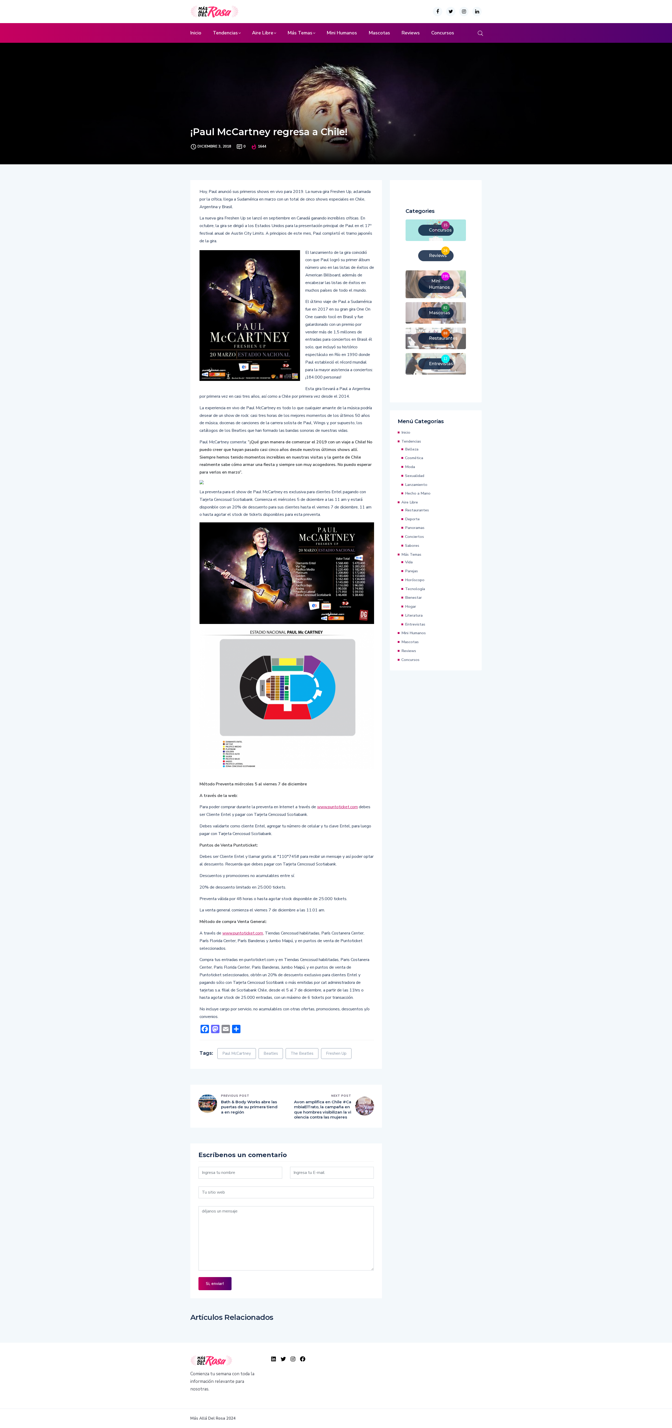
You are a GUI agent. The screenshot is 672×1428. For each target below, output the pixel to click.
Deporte (412, 519)
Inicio (195, 33)
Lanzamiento (416, 484)
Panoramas (414, 527)
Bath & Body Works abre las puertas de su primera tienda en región (249, 1107)
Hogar (410, 606)
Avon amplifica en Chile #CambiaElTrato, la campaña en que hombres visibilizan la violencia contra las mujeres (322, 1109)
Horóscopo (414, 579)
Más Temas (299, 33)
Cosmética (414, 457)
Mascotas (379, 33)
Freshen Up (336, 1053)
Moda (410, 466)
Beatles (271, 1053)
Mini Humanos (342, 33)
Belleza (411, 449)
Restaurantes (417, 510)
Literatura (414, 615)
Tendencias (225, 33)
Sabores (412, 545)
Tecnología (415, 588)
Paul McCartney (236, 1053)
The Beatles (302, 1053)
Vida (409, 562)
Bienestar (413, 597)
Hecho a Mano (417, 493)
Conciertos (414, 536)
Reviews (411, 33)
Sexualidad (414, 475)
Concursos (442, 33)
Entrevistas (415, 624)
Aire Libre (262, 33)
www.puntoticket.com (337, 807)
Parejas (411, 571)
